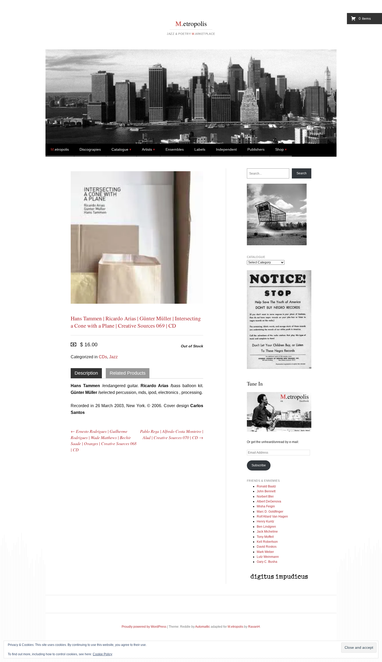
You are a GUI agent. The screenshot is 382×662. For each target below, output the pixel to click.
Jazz (113, 357)
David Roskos (266, 546)
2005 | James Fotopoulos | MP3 (182, 479)
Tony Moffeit (265, 537)
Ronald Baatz (266, 486)
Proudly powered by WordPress (144, 626)
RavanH (254, 626)
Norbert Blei (265, 496)
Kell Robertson (267, 542)
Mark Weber (265, 552)
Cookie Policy (102, 654)
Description (86, 373)
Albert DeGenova (269, 501)
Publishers (256, 149)
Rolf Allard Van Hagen (272, 516)
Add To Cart (97, 546)
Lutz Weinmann (268, 557)
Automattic (202, 626)
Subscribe (259, 465)
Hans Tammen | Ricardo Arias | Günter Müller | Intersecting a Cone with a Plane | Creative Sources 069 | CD (136, 322)
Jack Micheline (267, 531)
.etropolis (191, 23)
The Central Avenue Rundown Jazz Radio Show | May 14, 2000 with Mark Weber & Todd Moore (137, 494)
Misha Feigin (266, 506)
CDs (103, 357)
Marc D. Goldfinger (270, 511)
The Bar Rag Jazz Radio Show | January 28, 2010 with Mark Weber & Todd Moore (91, 490)
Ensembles (175, 149)
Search (302, 173)
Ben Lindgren (266, 526)
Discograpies (90, 149)
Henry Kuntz (265, 521)
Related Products (128, 373)
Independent (226, 149)
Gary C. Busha (267, 562)
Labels (199, 149)
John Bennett (266, 491)
